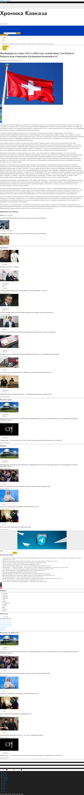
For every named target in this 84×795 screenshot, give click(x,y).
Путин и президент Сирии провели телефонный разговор (15, 527)
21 (0, 626)
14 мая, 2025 (3, 269)
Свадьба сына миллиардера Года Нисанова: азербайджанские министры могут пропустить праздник (27, 332)
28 (0, 627)
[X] (42, 108)
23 (4, 626)
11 (7, 622)
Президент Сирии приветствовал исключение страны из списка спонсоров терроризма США (25, 486)
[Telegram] (42, 114)
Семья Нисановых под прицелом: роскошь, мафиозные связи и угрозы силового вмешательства (26, 372)
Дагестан (4, 609)
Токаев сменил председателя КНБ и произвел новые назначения (18, 580)
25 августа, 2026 (4, 442)
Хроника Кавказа (23, 13)
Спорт (3, 599)
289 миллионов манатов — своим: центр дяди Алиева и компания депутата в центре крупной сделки (28, 578)
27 (10, 626)
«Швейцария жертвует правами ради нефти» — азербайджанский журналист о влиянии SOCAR (25, 394)
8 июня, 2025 (3, 293)
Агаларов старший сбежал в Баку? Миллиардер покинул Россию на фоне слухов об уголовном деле (26, 312)
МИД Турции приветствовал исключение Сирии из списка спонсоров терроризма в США (24, 575)
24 (5, 626)
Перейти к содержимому (5, 0)
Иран (3, 286)
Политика (4, 391)
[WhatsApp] (42, 118)
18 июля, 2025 (11, 60)
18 (7, 624)
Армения (4, 49)
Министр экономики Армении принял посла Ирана (15, 572)
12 (8, 622)
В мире (4, 484)
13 (10, 622)
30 (4, 627)
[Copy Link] (42, 120)
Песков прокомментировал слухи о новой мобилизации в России (18, 577)
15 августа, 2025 (4, 334)
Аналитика (4, 48)
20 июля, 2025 (3, 374)
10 (5, 622)
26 (8, 626)
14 (0, 624)
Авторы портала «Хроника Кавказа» (11, 29)
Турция (4, 788)
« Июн (1, 629)
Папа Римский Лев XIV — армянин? (9, 267)
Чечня (4, 610)
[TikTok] (42, 583)
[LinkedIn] (42, 112)
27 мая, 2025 (3, 356)
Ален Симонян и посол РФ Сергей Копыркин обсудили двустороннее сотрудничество (24, 569)
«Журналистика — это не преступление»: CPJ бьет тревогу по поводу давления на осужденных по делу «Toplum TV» (31, 440)
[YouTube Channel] (42, 587)
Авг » (5, 629)
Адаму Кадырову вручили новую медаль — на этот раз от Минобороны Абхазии (22, 566)
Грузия (3, 504)
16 (4, 624)
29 (2, 627)
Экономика (4, 288)
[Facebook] (42, 106)
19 (8, 624)
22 (2, 626)
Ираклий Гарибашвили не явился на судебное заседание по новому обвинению (22, 573)
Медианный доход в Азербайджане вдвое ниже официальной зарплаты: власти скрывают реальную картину (29, 354)
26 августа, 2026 (4, 422)
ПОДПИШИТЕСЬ (4, 35)
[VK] (42, 110)
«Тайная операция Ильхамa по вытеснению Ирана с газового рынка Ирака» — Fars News (23, 290)
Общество (4, 264)
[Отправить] (42, 122)
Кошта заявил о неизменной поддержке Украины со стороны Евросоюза (20, 581)
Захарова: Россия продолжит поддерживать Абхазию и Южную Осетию (19, 506)
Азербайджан (5, 46)
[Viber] (42, 116)
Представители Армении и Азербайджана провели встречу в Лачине (19, 570)
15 (2, 624)
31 (5, 627)
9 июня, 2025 (3, 396)
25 (7, 626)
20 (10, 624)
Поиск (1, 551)
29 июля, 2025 (3, 315)
